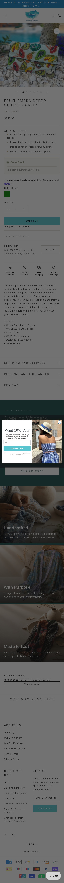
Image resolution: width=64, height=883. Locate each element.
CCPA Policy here (20, 454)
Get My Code (17, 448)
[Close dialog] (59, 422)
